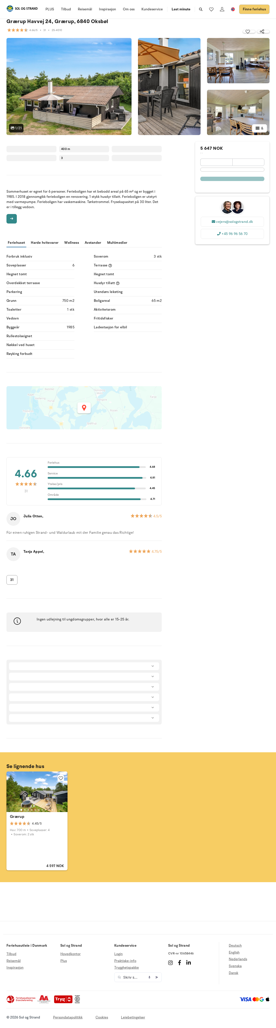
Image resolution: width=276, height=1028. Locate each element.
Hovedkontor (70, 954)
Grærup (17, 816)
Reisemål (85, 9)
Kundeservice (152, 9)
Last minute (181, 9)
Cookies (102, 1017)
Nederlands (238, 959)
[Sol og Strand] (22, 9)
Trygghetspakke (126, 967)
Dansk (233, 973)
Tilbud (66, 9)
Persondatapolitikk (68, 1017)
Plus (63, 961)
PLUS (49, 9)
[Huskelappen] (211, 9)
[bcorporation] (78, 1002)
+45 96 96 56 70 (234, 233)
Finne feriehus (254, 9)
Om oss (129, 9)
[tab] (21, 810)
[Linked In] (188, 962)
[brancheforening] (21, 1002)
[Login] (222, 9)
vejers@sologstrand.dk (234, 221)
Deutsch (235, 945)
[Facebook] (179, 962)
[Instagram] (170, 962)
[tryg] (64, 1002)
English (234, 952)
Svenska (235, 966)
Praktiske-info (125, 961)
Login (118, 954)
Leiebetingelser (133, 1017)
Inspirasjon (107, 9)
